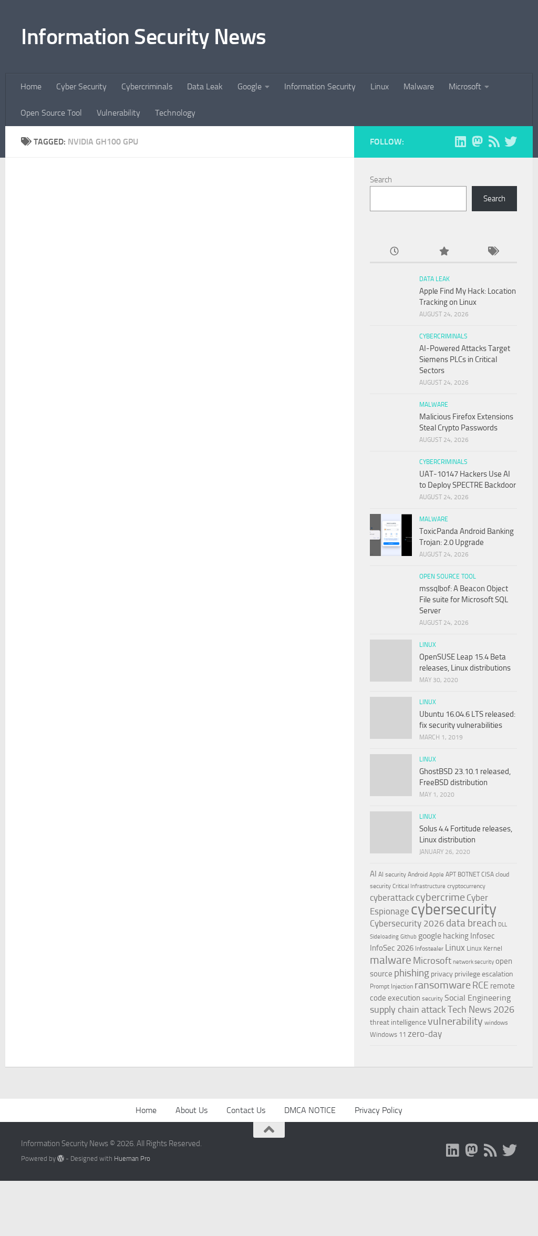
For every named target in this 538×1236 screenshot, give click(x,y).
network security (473, 962)
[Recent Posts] (394, 252)
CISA (487, 874)
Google (249, 86)
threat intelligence (398, 1022)
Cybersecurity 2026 (407, 923)
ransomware (443, 985)
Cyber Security (81, 86)
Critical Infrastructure (419, 886)
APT (451, 874)
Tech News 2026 (481, 1009)
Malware (419, 86)
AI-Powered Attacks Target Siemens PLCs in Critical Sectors (464, 359)
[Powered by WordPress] (60, 1158)
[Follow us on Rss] (494, 141)
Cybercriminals (146, 86)
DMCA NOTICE (310, 1110)
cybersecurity (453, 909)
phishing (411, 973)
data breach (471, 923)
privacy (442, 974)
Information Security (320, 86)
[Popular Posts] (443, 252)
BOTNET (469, 874)
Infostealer (429, 948)
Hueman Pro (132, 1158)
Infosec (482, 936)
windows (496, 1022)
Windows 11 (388, 1034)
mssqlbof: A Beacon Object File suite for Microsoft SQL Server (463, 599)
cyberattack (392, 897)
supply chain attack (408, 1009)
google (429, 936)
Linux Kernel (484, 948)
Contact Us (245, 1110)
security (432, 998)
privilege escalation (483, 974)
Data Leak (205, 86)
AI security (392, 874)
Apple (436, 874)
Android (418, 874)
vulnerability (455, 1021)
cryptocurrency (466, 886)
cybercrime (440, 897)
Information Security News (143, 37)
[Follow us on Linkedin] (460, 141)
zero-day (425, 1034)
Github (408, 936)
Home (31, 86)
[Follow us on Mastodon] (477, 141)
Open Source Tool (51, 113)
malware (390, 959)
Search (381, 179)
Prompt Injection (391, 986)
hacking (456, 936)
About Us (191, 1110)
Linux (379, 86)
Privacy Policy (378, 1110)
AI (373, 874)
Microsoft (465, 86)
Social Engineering (477, 998)
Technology (175, 113)
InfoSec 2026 (391, 948)
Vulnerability (118, 113)
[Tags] (492, 252)
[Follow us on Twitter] (510, 141)
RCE (480, 985)
